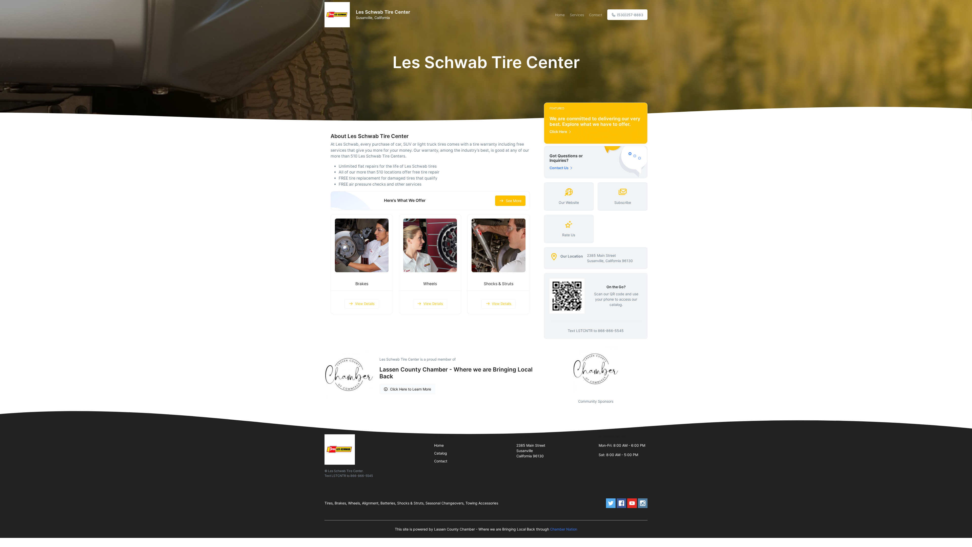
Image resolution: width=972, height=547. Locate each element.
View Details (365, 304)
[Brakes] (362, 245)
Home (560, 15)
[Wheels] (430, 245)
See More (513, 201)
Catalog (440, 453)
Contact (595, 15)
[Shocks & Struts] (498, 245)
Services (577, 15)
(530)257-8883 (629, 15)
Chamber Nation (563, 529)
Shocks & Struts (498, 283)
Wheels (430, 283)
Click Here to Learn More (410, 389)
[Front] (338, 14)
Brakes (361, 283)
